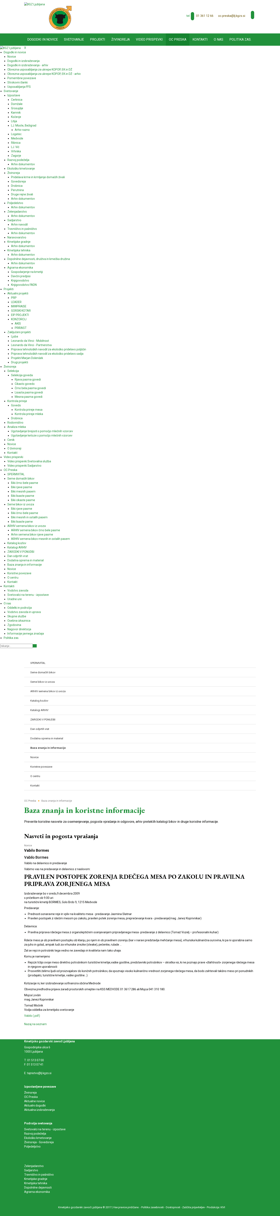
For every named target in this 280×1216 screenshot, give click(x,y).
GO (35, 645)
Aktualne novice (35, 1101)
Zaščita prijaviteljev (193, 1207)
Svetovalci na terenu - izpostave (45, 1129)
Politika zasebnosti (152, 1207)
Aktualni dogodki (35, 1105)
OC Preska (31, 1097)
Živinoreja (30, 1092)
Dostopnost (173, 1207)
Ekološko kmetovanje (38, 1138)
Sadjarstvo (31, 1170)
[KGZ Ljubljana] (34, 4)
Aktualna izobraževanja (39, 1109)
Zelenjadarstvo (34, 1166)
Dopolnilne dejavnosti (38, 1187)
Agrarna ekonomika (37, 1191)
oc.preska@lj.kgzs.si (231, 16)
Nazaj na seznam (35, 1024)
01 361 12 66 (204, 16)
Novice (28, 845)
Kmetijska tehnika (35, 1183)
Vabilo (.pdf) (32, 1015)
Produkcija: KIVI (216, 1207)
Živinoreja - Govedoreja (39, 1142)
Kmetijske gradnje (35, 1179)
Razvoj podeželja (35, 1133)
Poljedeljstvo (32, 1146)
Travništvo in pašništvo (39, 1174)
